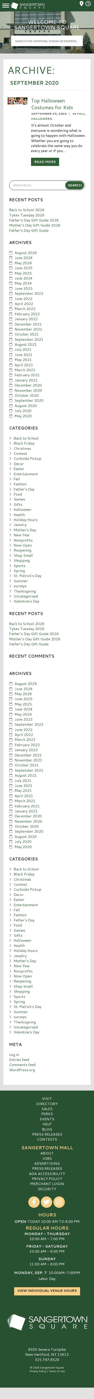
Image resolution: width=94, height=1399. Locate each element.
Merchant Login (47, 1183)
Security (47, 1188)
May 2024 (23, 283)
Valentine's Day (26, 601)
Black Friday (24, 443)
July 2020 (23, 410)
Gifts (18, 504)
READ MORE (45, 162)
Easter (19, 468)
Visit (47, 1098)
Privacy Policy (47, 1178)
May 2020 (23, 415)
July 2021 (23, 349)
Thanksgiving (25, 591)
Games (19, 499)
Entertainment (26, 473)
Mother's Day (25, 529)
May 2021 (23, 359)
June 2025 (23, 267)
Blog (47, 1129)
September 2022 (29, 293)
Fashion (20, 483)
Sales (47, 1108)
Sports (19, 565)
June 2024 (23, 278)
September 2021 (29, 339)
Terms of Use (57, 1371)
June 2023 (23, 288)
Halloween (41, 119)
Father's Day (24, 489)
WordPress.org (22, 1069)
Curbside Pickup (27, 458)
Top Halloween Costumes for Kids (52, 104)
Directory (47, 1103)
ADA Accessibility (47, 1173)
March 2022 (25, 308)
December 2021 (28, 324)
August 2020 (26, 405)
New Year (22, 534)
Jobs (47, 1158)
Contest (20, 453)
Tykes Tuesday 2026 (26, 215)
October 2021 (27, 334)
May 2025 (23, 273)
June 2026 (23, 257)
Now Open (23, 545)
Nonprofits (23, 540)
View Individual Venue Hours (47, 1290)
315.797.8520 (47, 1359)
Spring (19, 570)
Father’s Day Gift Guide (29, 230)
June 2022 (23, 298)
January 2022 (26, 318)
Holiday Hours (26, 519)
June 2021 (23, 354)
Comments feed (22, 1064)
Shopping (22, 560)
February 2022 (27, 313)
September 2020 (29, 400)
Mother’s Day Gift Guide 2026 (34, 225)
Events (47, 1119)
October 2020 (27, 395)
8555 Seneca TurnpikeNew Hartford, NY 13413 (47, 1352)
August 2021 (26, 344)
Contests (47, 1139)
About (47, 1153)
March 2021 (25, 369)
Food (18, 494)
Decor (19, 463)
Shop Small (23, 555)
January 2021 (26, 380)
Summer (21, 580)
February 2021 (27, 374)
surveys (20, 585)
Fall (81, 114)
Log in (14, 1054)
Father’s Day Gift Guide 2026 (34, 220)
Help (47, 1124)
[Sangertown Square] (47, 1322)
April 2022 (24, 303)
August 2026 (26, 252)
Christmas (22, 448)
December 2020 (28, 385)
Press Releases (47, 1134)
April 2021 (24, 364)
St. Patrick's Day (27, 575)
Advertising (47, 1163)
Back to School (26, 438)
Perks (47, 1113)
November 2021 (28, 329)
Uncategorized (26, 596)
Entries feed (19, 1059)
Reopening (22, 550)
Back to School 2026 (26, 209)
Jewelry (20, 524)
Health (19, 514)
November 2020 (28, 390)
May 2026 (23, 262)
